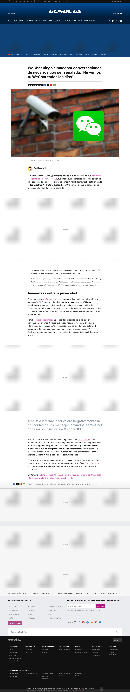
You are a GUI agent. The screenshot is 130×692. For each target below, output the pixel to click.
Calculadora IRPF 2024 (83, 593)
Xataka (11, 649)
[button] (40, 168)
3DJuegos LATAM (31, 673)
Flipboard (113, 21)
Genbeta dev (52, 610)
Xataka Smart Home (15, 658)
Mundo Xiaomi (13, 661)
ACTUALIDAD (19, 21)
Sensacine (45, 649)
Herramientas (13, 610)
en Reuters (48, 299)
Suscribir (100, 606)
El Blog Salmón (113, 649)
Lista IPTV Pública (99, 593)
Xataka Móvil (13, 652)
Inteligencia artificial (54, 606)
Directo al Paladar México (64, 674)
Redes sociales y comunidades (45, 484)
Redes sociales (14, 614)
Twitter (109, 21)
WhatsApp (31, 618)
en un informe (84, 439)
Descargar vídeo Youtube (65, 593)
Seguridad (61, 484)
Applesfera (12, 655)
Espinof (44, 652)
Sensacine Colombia (45, 677)
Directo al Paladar (64, 649)
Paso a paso (13, 606)
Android (45, 54)
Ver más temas (15, 623)
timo (49, 614)
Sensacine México (48, 673)
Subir (116, 640)
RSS (91, 622)
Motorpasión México (79, 674)
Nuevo (116, 13)
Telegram (120, 21)
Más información (80, 690)
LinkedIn (100, 622)
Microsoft (37, 54)
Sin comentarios (36, 85)
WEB (80, 21)
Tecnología (103, 54)
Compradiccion (96, 655)
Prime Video (63, 54)
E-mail (54, 85)
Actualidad (31, 606)
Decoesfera (95, 652)
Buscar (118, 632)
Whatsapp (54, 54)
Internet (95, 54)
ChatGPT (28, 54)
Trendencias (96, 649)
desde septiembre (43, 320)
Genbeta (65, 11)
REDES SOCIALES (56, 21)
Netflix (11, 618)
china (88, 484)
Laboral (30, 614)
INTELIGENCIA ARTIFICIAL (37, 21)
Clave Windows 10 (48, 593)
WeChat (71, 484)
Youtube (83, 622)
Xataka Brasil (13, 676)
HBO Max (79, 54)
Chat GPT (26, 593)
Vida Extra (28, 652)
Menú (13, 13)
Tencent (80, 484)
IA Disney (35, 593)
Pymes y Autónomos (112, 653)
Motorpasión (79, 649)
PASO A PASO (89, 21)
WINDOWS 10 (70, 21)
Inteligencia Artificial (54, 618)
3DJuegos (28, 649)
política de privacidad (94, 610)
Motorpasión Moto (81, 652)
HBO (71, 54)
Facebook (117, 21)
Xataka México (13, 673)
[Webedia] (14, 639)
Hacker (87, 54)
